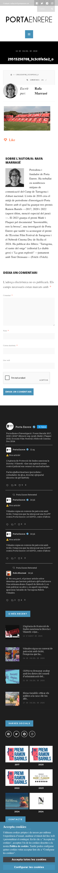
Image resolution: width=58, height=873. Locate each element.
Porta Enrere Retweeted (26, 494)
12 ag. (32, 449)
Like (11, 139)
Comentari (8, 295)
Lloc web (6, 360)
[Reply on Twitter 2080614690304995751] (7, 524)
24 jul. (32, 500)
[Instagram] (32, 734)
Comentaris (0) (37, 80)
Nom (6, 330)
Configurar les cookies (29, 867)
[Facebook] (8, 734)
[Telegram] (24, 734)
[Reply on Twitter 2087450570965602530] (7, 485)
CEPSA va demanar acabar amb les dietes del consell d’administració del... (36, 674)
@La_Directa (27, 474)
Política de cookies (19, 846)
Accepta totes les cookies (29, 859)
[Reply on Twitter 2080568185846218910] (7, 600)
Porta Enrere (19, 449)
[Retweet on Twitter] (14, 495)
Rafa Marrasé (41, 91)
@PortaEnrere (44, 581)
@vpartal (39, 474)
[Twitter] (16, 734)
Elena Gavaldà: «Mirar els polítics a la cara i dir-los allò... (36, 696)
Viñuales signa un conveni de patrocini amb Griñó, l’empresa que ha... (38, 651)
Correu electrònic (10, 345)
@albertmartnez (21, 472)
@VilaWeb (23, 477)
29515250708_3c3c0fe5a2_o (30, 59)
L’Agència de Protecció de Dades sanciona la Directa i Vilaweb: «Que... (36, 629)
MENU (29, 34)
